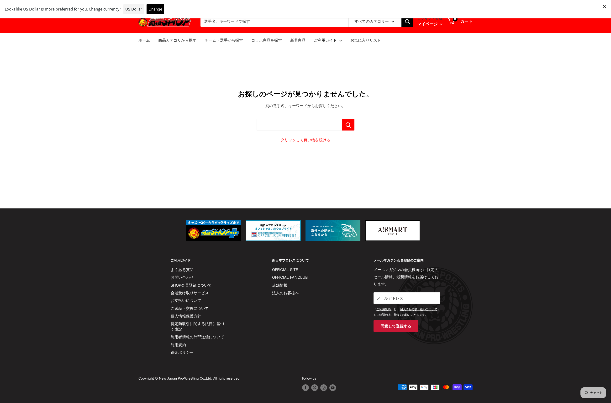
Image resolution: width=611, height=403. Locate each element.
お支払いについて (186, 300)
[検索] (407, 21)
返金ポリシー (182, 352)
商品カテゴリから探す (177, 40)
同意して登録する (396, 326)
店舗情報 (279, 285)
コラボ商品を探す (266, 40)
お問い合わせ (182, 277)
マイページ (428, 24)
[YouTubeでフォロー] (332, 387)
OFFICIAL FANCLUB (290, 277)
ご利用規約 (383, 309)
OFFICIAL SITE (285, 269)
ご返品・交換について (190, 308)
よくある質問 (182, 269)
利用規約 (178, 344)
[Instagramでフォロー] (323, 387)
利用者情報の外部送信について (197, 336)
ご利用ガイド (325, 40)
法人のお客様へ (285, 292)
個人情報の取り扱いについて (418, 309)
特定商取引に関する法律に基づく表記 (197, 326)
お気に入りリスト (365, 40)
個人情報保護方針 (186, 316)
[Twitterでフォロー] (314, 387)
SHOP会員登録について (191, 285)
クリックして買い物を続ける (305, 139)
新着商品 (298, 40)
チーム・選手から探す (224, 40)
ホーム (144, 40)
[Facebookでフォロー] (305, 387)
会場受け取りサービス (190, 292)
